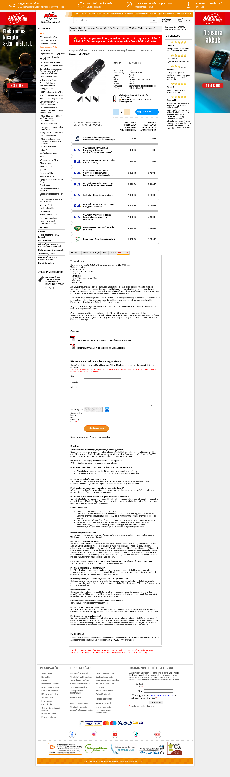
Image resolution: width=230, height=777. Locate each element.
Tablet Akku (45, 157)
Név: (72, 376)
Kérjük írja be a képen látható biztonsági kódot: (76, 417)
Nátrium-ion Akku (47, 208)
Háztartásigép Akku (48, 44)
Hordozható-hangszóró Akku (52, 99)
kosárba (147, 112)
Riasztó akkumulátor (105, 699)
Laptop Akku (45, 50)
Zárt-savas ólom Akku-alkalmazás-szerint (49, 103)
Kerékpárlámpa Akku (49, 215)
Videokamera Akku (48, 80)
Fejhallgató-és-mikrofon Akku (52, 107)
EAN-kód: (117, 88)
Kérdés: (74, 387)
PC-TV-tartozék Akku (48, 147)
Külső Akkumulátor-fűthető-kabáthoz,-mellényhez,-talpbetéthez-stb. (51, 118)
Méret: (116, 79)
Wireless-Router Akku (49, 160)
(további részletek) (149, 86)
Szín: (115, 77)
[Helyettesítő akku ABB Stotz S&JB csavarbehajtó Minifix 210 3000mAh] (88, 94)
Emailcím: (75, 382)
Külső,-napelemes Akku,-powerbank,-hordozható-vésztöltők (50, 141)
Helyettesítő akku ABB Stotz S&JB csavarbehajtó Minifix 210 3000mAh (54, 280)
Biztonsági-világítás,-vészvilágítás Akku (49, 84)
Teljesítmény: (119, 73)
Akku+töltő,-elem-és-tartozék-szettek (47, 258)
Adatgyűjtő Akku (47, 89)
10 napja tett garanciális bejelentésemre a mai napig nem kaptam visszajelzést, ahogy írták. (178, 74)
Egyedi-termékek (46, 263)
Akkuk (41, 34)
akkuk (98, 761)
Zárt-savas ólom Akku (49, 37)
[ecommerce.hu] (65, 754)
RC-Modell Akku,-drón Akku (51, 92)
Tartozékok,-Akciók (47, 254)
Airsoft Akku (45, 185)
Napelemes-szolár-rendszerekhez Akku (48, 222)
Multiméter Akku (46, 173)
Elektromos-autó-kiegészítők (51, 250)
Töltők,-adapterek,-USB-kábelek (49, 236)
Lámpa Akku (45, 211)
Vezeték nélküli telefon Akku (52, 95)
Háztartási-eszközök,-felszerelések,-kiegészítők (50, 245)
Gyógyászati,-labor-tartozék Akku (51, 181)
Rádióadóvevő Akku (48, 77)
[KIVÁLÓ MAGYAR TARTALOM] (123, 754)
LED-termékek (44, 241)
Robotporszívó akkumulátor (76, 692)
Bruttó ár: (117, 63)
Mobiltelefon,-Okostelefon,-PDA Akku (51, 58)
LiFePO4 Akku (46, 205)
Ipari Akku (44, 170)
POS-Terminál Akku (48, 136)
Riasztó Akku (45, 163)
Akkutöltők (43, 228)
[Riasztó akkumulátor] (109, 696)
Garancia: (117, 86)
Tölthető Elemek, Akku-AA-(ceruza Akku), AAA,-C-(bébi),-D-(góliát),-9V (51, 71)
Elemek (41, 231)
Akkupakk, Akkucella (48, 40)
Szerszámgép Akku (48, 47)
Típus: (116, 75)
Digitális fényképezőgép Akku (52, 54)
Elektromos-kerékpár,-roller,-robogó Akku (52, 128)
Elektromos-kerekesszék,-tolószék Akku (51, 200)
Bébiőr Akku (45, 150)
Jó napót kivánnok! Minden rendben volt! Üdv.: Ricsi (178, 48)
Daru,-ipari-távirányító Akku (51, 66)
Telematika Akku (47, 176)
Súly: (115, 81)
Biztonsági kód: (76, 410)
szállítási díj (141, 652)
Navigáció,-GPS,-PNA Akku (51, 132)
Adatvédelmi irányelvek (100, 437)
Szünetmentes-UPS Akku (50, 62)
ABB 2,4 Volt (107, 28)
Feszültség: (118, 70)
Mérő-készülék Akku (48, 153)
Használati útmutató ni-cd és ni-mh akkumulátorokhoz (101, 348)
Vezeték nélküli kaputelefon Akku (51, 195)
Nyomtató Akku (46, 166)
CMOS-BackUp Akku (48, 124)
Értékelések (173, 36)
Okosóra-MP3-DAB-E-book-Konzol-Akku (52, 112)
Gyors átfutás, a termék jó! (178, 60)
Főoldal (72, 28)
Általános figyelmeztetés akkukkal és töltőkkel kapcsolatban (104, 340)
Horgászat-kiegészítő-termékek (49, 189)
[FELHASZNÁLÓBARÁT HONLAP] (96, 754)
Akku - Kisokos (117, 365)
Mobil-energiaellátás (48, 218)
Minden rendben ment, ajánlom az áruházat (176, 90)
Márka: (116, 84)
